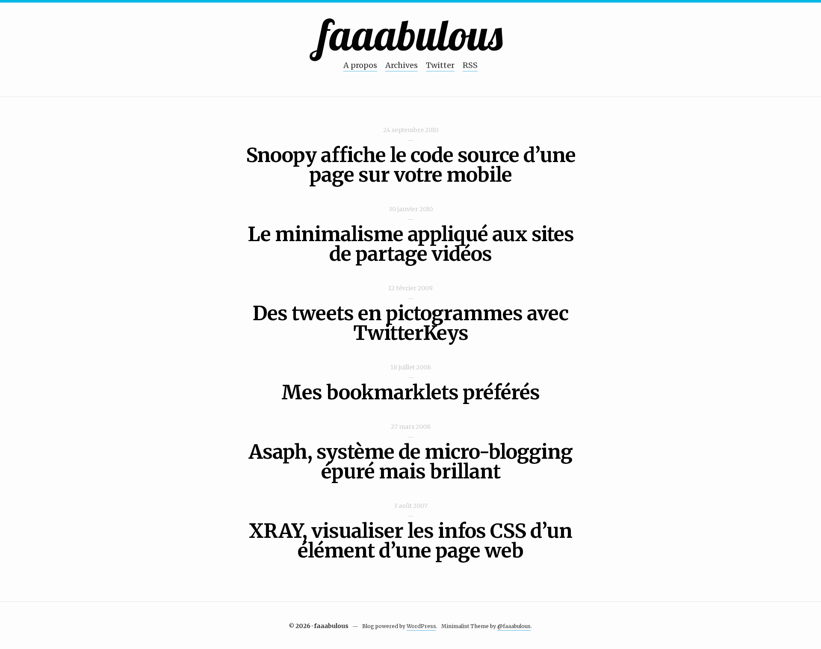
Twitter (440, 65)
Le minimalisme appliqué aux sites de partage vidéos (411, 244)
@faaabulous (514, 626)
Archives (401, 65)
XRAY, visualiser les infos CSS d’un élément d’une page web (410, 540)
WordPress (421, 626)
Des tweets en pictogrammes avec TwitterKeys (410, 323)
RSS (470, 65)
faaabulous (411, 34)
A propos (360, 65)
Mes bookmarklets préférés (410, 392)
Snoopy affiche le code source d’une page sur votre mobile (411, 165)
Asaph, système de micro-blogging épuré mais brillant (410, 461)
